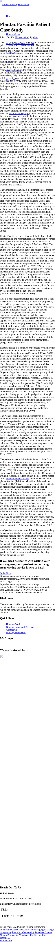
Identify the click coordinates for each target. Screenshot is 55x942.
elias (35, 37)
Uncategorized (22, 37)
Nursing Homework (16, 632)
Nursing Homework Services (20, 627)
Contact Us (11, 629)
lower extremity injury (19, 113)
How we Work (13, 624)
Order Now (5, 573)
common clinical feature (17, 478)
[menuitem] (9, 16)
